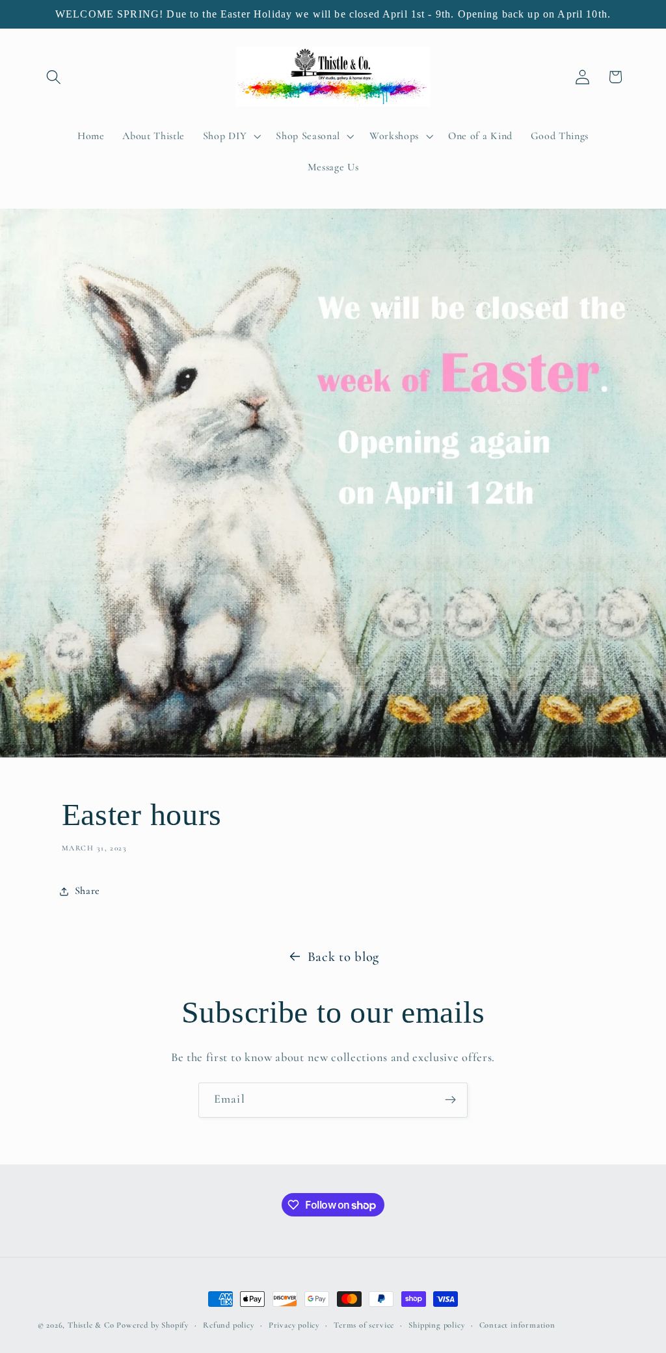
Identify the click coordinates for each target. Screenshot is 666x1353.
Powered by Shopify (152, 1325)
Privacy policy (294, 1325)
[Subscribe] (450, 1100)
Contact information (517, 1325)
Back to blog (343, 957)
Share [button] (87, 890)
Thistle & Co (91, 1325)
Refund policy (228, 1325)
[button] (54, 77)
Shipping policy (436, 1325)
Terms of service (364, 1325)
